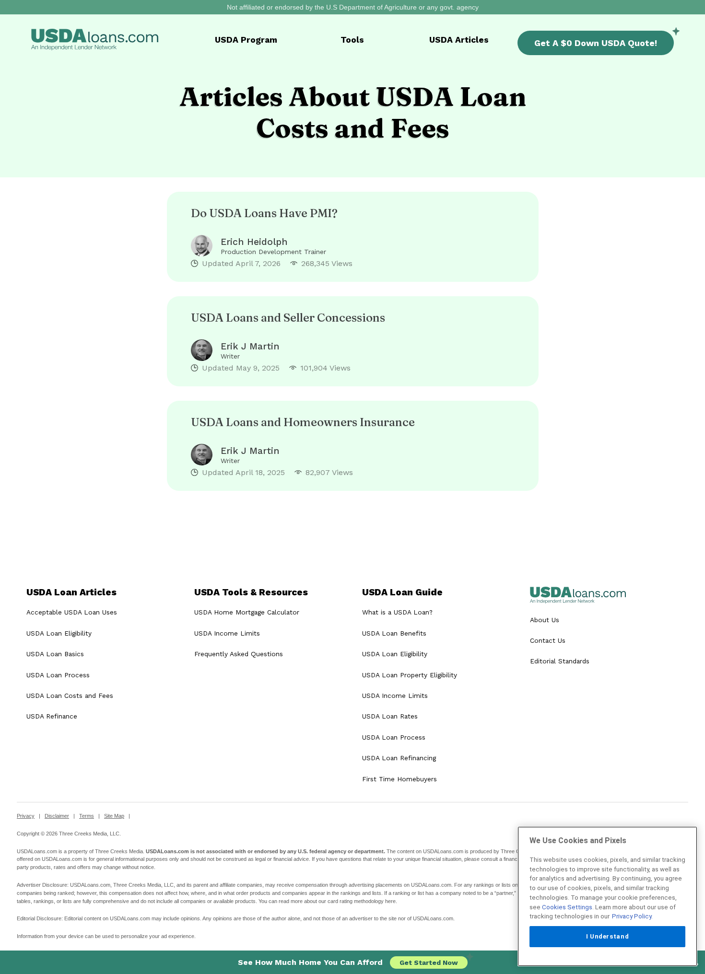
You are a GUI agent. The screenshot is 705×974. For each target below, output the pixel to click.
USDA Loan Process (58, 675)
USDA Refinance (51, 716)
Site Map (114, 816)
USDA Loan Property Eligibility (409, 675)
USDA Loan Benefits (394, 633)
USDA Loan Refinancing (399, 758)
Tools (352, 40)
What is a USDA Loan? (397, 612)
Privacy (26, 816)
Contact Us (547, 640)
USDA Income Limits (227, 633)
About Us (544, 620)
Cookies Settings (567, 907)
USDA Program (246, 40)
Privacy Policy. (632, 916)
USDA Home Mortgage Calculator (246, 612)
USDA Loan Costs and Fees (69, 695)
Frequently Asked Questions (238, 654)
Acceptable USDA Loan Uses (71, 612)
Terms (86, 816)
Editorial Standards (559, 661)
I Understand (607, 936)
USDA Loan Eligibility (59, 633)
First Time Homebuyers (399, 779)
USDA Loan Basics (55, 654)
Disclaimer (57, 816)
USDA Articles (459, 40)
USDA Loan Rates (390, 716)
